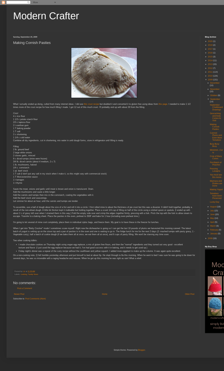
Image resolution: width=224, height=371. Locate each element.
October (214, 95)
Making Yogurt (216, 189)
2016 (210, 53)
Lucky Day (214, 202)
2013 (210, 64)
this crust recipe (91, 104)
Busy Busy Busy (214, 145)
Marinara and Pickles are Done (216, 183)
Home (104, 294)
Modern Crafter (46, 15)
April (212, 222)
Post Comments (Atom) (35, 299)
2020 (210, 41)
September (215, 99)
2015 (210, 57)
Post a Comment (24, 288)
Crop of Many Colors (216, 157)
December (215, 83)
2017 (210, 49)
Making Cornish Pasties (214, 126)
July (212, 211)
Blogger (141, 350)
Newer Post (19, 294)
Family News (33, 274)
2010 (210, 76)
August (213, 207)
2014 (210, 60)
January (214, 233)
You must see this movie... (216, 176)
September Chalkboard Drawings (216, 107)
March (213, 226)
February (214, 230)
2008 (210, 238)
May (212, 218)
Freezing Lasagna (215, 170)
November (215, 89)
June (212, 214)
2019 (210, 45)
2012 (210, 68)
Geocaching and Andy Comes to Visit (215, 117)
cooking (24, 274)
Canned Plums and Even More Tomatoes (216, 136)
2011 (210, 72)
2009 (210, 80)
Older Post (189, 294)
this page (163, 104)
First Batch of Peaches (215, 163)
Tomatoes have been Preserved (216, 195)
